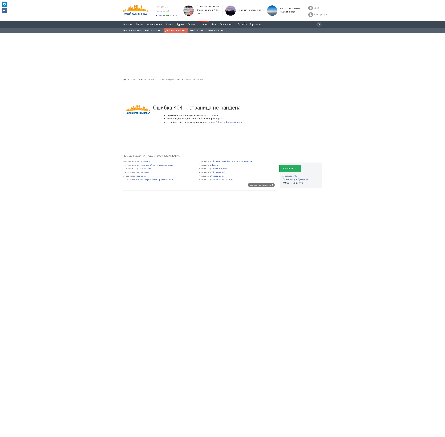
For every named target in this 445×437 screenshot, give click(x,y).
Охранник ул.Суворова (295, 179)
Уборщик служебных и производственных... (157, 179)
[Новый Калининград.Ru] (124, 79)
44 (162, 11)
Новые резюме (153, 30)
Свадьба (242, 24)
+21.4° (163, 6)
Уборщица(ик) (218, 172)
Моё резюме (197, 30)
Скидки (204, 24)
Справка (192, 24)
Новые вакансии (132, 30)
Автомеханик (144, 168)
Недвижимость (154, 24)
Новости (127, 24)
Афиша (169, 24)
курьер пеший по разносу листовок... (156, 165)
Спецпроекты (227, 24)
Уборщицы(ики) (219, 168)
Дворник (215, 165)
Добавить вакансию (175, 30)
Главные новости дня (249, 9)
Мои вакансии (215, 30)
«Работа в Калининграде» (228, 122)
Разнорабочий (142, 172)
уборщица (141, 176)
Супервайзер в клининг (222, 179)
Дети (213, 24)
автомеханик (144, 161)
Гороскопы (255, 24)
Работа (139, 24)
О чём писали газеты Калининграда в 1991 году (208, 10)
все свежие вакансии (260, 185)
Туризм (180, 24)
